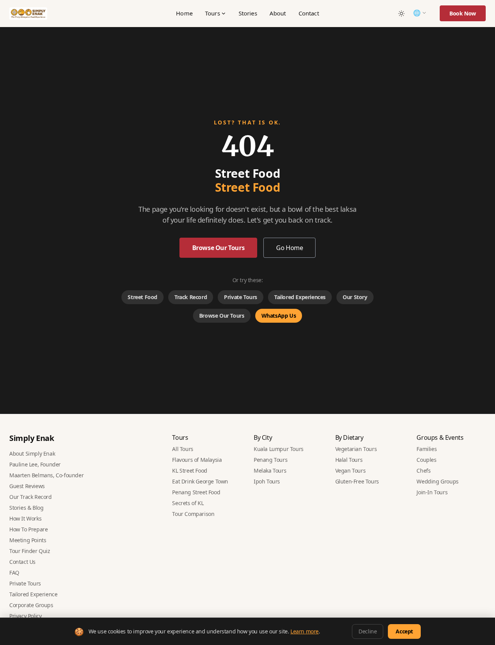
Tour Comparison (193, 513)
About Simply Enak (32, 453)
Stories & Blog (26, 507)
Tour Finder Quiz (29, 551)
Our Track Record (30, 496)
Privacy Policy (25, 615)
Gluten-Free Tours (357, 481)
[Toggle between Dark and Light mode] (401, 13)
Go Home (289, 247)
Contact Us (22, 561)
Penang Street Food (196, 492)
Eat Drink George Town (200, 481)
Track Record (190, 297)
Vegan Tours (350, 470)
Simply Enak (31, 438)
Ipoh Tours (267, 481)
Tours (212, 13)
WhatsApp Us (278, 315)
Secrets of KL (187, 503)
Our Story (355, 297)
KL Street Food (189, 470)
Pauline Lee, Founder (35, 464)
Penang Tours (270, 459)
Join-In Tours (431, 492)
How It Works (25, 518)
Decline (367, 631)
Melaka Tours (270, 470)
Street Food (142, 297)
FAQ (14, 572)
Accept (404, 631)
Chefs (423, 470)
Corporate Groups (31, 605)
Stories (248, 13)
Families (426, 449)
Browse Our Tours (218, 247)
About (278, 13)
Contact (309, 13)
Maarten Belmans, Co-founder (46, 475)
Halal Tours (349, 459)
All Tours (182, 449)
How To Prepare (28, 529)
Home (184, 13)
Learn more (304, 631)
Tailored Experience (33, 594)
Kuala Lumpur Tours (279, 449)
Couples (426, 459)
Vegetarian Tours (356, 449)
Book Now (462, 13)
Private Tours (240, 297)
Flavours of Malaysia (197, 459)
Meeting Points (27, 540)
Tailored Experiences (300, 297)
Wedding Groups (437, 481)
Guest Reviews (27, 486)
